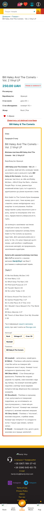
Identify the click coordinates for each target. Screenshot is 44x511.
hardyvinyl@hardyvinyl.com (22, 474)
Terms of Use (22, 488)
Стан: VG (29, 336)
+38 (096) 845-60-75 (25, 467)
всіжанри (22, 509)
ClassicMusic (31, 509)
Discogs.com (31, 327)
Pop (39, 510)
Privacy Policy (22, 491)
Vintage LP (18, 336)
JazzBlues (13, 509)
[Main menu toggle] (38, 4)
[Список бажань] (26, 4)
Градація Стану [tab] (11, 138)
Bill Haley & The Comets (22, 124)
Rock (8, 336)
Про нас (22, 497)
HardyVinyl (17, 261)
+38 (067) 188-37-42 (25, 463)
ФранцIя (9, 342)
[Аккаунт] (32, 4)
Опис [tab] (7, 134)
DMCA (22, 494)
